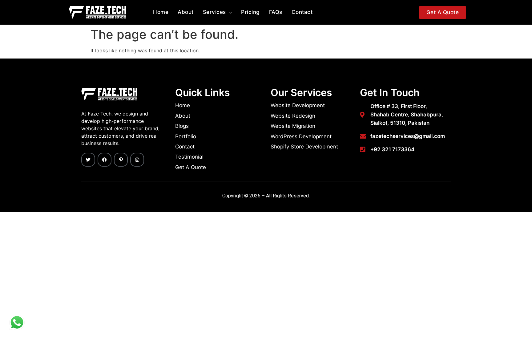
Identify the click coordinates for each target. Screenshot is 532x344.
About (186, 12)
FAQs (275, 12)
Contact (302, 12)
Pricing (250, 12)
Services (214, 12)
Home (160, 12)
